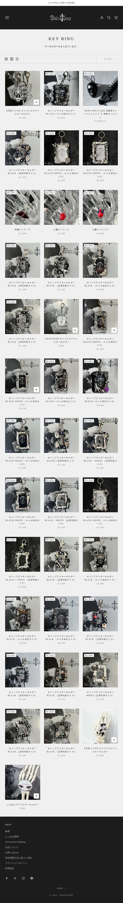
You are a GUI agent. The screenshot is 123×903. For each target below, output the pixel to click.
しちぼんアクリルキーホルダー (22, 804)
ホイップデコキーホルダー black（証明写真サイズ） (61, 459)
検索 (7, 831)
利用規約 (9, 868)
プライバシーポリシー (16, 863)
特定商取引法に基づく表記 (18, 858)
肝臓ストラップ (23, 229)
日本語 (60, 888)
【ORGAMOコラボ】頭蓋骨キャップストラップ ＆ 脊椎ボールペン (100, 114)
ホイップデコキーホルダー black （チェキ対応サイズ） (100, 284)
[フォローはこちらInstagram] (23, 878)
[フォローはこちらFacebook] (6, 878)
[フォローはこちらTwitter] (15, 878)
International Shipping (15, 842)
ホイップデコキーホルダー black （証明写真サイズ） (22, 171)
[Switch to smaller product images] (11, 59)
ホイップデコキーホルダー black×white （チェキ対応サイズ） (61, 173)
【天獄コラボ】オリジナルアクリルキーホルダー (23, 112)
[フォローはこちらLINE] (31, 878)
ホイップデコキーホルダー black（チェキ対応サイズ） (61, 112)
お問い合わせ (12, 852)
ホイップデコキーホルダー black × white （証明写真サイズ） (100, 461)
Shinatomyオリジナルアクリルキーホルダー (61, 340)
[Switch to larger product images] (6, 59)
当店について (12, 847)
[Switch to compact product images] (17, 59)
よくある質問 (12, 836)
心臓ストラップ (61, 229)
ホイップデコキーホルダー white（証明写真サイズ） (100, 693)
